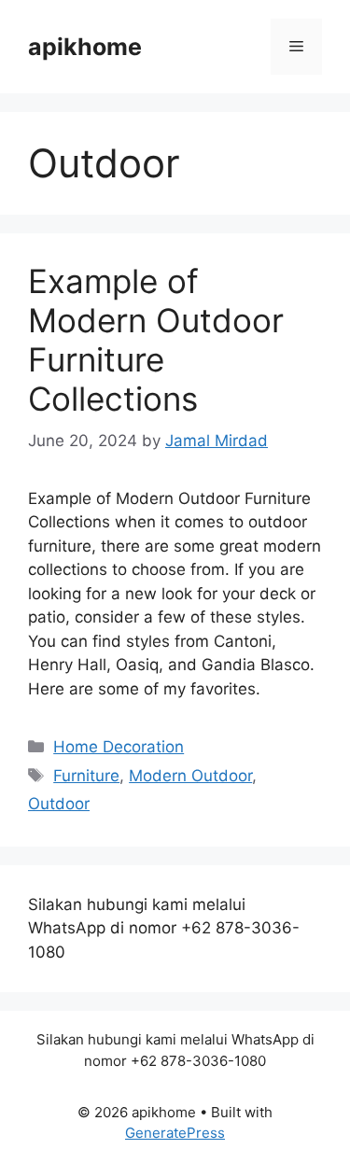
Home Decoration (118, 746)
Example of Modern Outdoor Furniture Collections (156, 339)
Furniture (86, 775)
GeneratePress (175, 1133)
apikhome (85, 47)
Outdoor (59, 803)
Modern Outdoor (190, 775)
